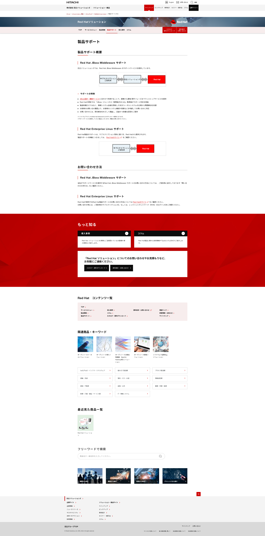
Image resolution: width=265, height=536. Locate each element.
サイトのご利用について (150, 531)
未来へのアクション (73, 516)
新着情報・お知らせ (166, 313)
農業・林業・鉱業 (161, 386)
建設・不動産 (84, 386)
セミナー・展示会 (177, 7)
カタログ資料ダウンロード (169, 30)
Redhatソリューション (100, 14)
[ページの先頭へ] (198, 494)
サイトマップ (164, 316)
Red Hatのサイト (113, 137)
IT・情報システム (123, 394)
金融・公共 (121, 386)
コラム (186, 7)
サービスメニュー (91, 30)
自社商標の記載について (179, 531)
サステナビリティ (72, 513)
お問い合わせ (197, 526)
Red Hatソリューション (92, 21)
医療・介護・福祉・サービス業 (90, 394)
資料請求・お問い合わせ (121, 268)
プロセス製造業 (160, 370)
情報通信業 (158, 378)
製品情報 (102, 30)
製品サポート (111, 30)
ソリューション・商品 (77, 14)
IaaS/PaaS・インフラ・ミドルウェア (92, 370)
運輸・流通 (84, 378)
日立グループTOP (71, 527)
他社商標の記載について (194, 531)
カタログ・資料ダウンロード (96, 268)
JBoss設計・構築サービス (89, 99)
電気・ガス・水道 (123, 378)
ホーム (68, 14)
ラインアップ (149, 7)
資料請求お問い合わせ (182, 30)
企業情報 (70, 506)
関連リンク (163, 310)
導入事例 (122, 30)
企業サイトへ (194, 7)
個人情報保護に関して (164, 531)
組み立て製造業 (123, 370)
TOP (80, 30)
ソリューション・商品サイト (108, 502)
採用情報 (70, 519)
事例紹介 (167, 7)
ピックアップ (159, 7)
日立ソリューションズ (74, 498)
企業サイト (70, 502)
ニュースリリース (72, 509)
